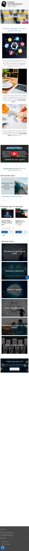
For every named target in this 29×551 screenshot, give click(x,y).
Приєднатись (14, 369)
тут (20, 135)
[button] (27, 16)
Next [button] (27, 188)
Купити (4, 232)
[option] (14, 189)
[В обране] (12, 232)
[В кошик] (9, 232)
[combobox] (7, 228)
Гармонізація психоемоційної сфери (12, 196)
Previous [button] (2, 188)
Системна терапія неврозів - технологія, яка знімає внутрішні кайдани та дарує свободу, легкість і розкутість (7, 221)
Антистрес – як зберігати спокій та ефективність (20, 221)
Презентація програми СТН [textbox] (8, 228)
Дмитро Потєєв (17, 66)
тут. (17, 101)
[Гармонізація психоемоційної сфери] (14, 186)
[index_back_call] (3, 547)
